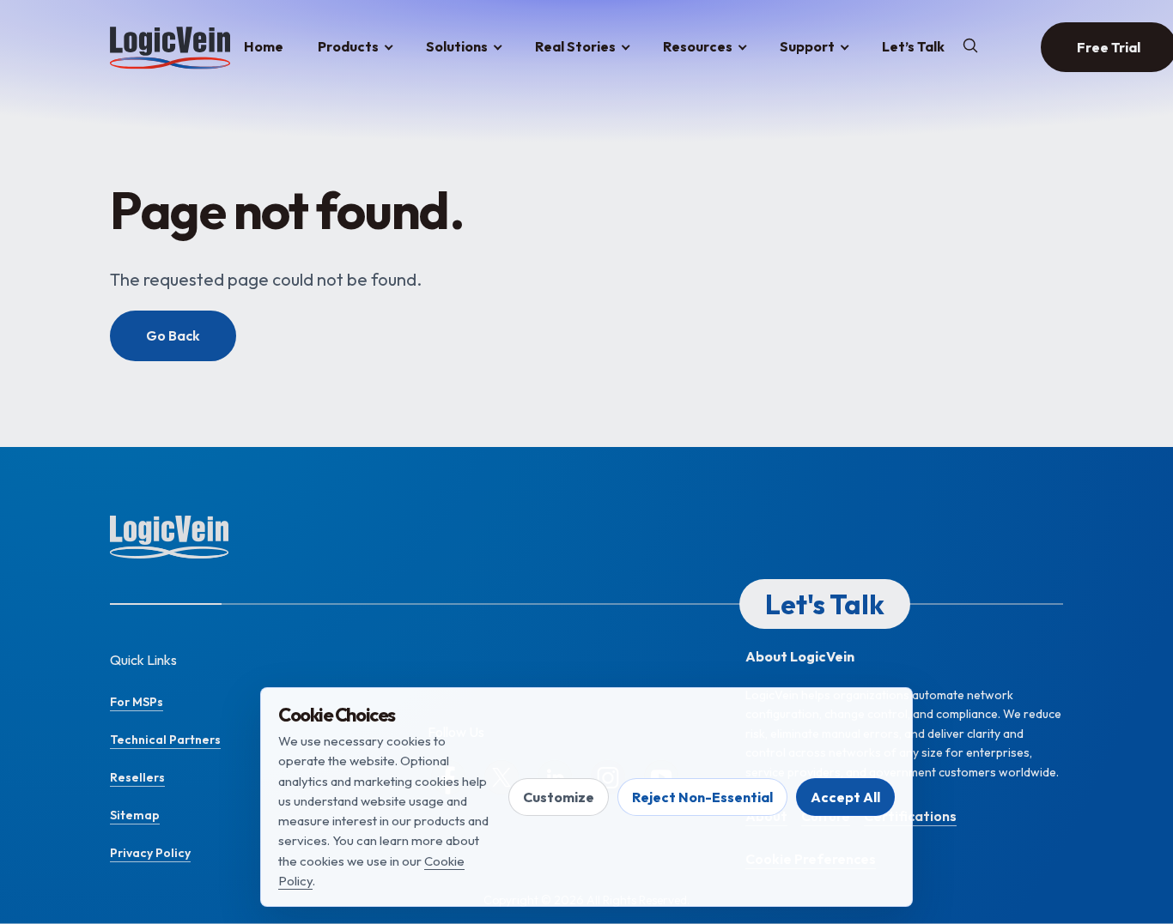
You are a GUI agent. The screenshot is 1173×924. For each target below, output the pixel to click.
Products (348, 46)
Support (807, 46)
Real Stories (575, 46)
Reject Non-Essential (702, 797)
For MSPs (136, 702)
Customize (558, 797)
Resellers (137, 777)
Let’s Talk (913, 46)
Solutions (457, 46)
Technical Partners (165, 739)
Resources (697, 46)
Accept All (845, 797)
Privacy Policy (150, 853)
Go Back (173, 335)
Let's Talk (824, 604)
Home (263, 46)
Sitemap (135, 815)
